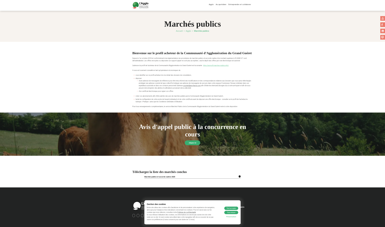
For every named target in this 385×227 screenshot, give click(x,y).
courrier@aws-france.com (192, 86)
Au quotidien (221, 4)
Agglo (211, 4)
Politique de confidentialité (186, 212)
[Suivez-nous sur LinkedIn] (382, 31)
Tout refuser (231, 212)
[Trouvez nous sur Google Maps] (382, 18)
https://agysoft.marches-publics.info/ (216, 65)
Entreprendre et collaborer (239, 4)
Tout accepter (231, 208)
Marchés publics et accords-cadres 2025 (159, 177)
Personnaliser (231, 217)
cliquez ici (192, 143)
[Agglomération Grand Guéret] (140, 5)
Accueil (179, 31)
